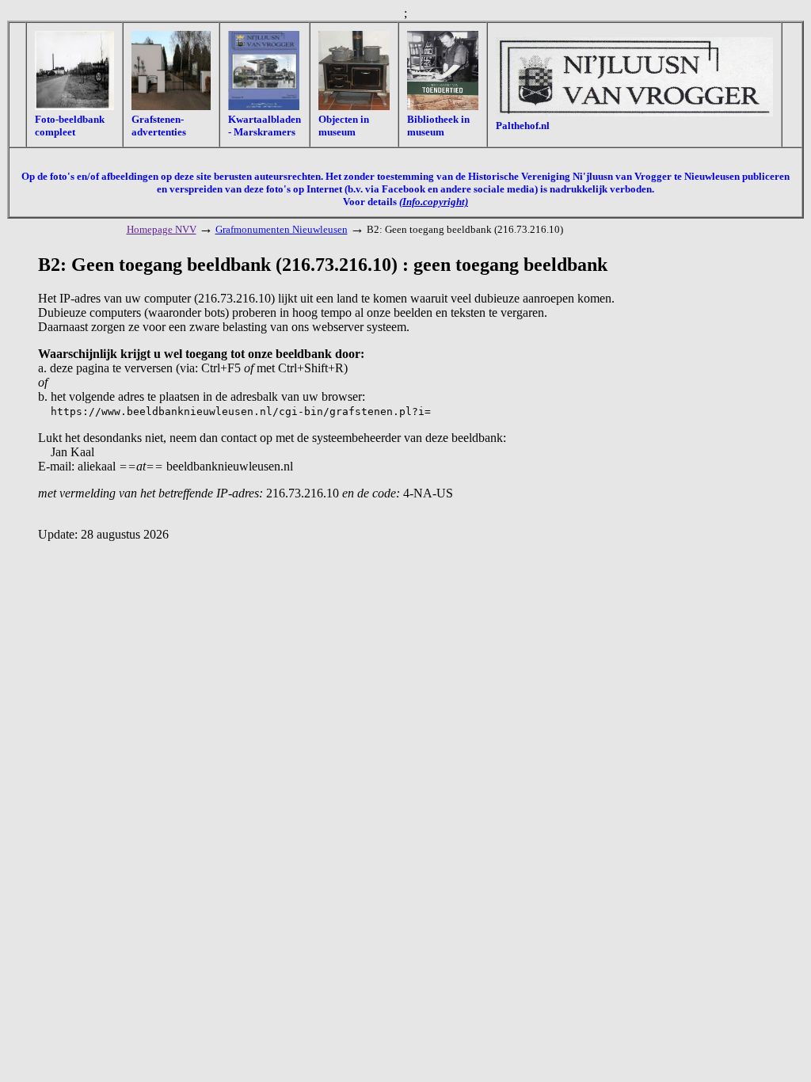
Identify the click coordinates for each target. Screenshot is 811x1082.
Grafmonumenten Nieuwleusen (281, 229)
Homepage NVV (161, 229)
